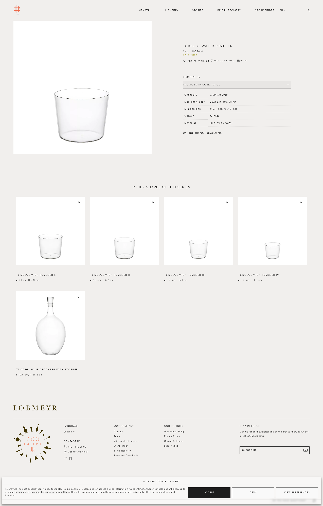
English (68, 431)
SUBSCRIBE (249, 450)
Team (117, 436)
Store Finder (264, 10)
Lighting (171, 10)
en (281, 10)
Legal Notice (171, 446)
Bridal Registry (229, 10)
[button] (86, 88)
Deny (253, 492)
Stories (198, 10)
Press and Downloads (126, 455)
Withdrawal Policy (174, 431)
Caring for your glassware (203, 133)
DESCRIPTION (191, 77)
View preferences (297, 492)
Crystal (145, 10)
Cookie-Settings (173, 441)
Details (50, 274)
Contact (118, 431)
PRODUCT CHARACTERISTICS (201, 84)
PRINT (244, 61)
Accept (209, 492)
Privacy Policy (172, 436)
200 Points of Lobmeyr (127, 441)
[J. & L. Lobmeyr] (16, 10)
